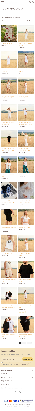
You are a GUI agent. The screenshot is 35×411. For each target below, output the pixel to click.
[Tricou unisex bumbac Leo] (9, 324)
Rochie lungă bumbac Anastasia (25, 44)
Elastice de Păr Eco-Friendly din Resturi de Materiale (8, 202)
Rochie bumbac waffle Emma (25, 307)
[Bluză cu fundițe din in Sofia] (9, 164)
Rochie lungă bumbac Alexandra (8, 71)
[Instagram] (20, 392)
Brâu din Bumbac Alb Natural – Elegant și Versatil (25, 202)
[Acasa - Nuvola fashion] (11, 2)
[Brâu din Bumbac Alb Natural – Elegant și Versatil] (26, 190)
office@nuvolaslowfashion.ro (12, 388)
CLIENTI (4, 374)
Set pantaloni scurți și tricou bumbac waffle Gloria (25, 123)
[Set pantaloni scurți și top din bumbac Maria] (9, 85)
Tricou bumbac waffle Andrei (25, 280)
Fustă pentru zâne (7, 44)
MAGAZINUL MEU (7, 370)
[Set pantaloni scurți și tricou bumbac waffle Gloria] (26, 112)
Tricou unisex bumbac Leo (8, 335)
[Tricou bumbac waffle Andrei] (26, 269)
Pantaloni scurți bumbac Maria (9, 280)
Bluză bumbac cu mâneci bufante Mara (25, 149)
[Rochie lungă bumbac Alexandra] (9, 59)
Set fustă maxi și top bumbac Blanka (24, 97)
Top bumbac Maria (7, 253)
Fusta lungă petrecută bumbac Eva (8, 123)
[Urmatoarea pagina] (31, 343)
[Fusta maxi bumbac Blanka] (26, 243)
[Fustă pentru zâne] (9, 33)
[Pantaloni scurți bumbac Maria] (9, 269)
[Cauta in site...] (30, 2)
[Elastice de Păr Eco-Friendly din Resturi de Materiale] (9, 190)
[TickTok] (14, 392)
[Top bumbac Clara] (26, 164)
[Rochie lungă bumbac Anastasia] (26, 33)
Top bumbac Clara (24, 175)
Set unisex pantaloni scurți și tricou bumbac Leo (8, 307)
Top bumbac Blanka (24, 227)
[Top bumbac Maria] (9, 243)
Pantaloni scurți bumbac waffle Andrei (9, 228)
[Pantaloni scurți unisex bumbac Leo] (26, 324)
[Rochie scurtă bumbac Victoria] (26, 59)
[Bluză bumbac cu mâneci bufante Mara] (26, 138)
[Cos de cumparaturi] (33, 2)
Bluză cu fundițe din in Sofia (8, 175)
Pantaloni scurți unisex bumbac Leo (25, 335)
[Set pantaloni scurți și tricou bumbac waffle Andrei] (9, 138)
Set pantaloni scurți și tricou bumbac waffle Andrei (8, 149)
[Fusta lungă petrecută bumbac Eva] (9, 112)
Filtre (30, 21)
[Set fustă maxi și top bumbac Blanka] (26, 85)
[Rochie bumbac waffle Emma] (26, 295)
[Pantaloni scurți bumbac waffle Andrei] (9, 217)
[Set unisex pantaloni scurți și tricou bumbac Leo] (9, 295)
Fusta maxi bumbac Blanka (24, 254)
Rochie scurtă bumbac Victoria (25, 71)
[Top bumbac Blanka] (26, 217)
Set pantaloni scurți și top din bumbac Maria (8, 97)
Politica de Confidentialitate (20, 364)
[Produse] (2, 2)
